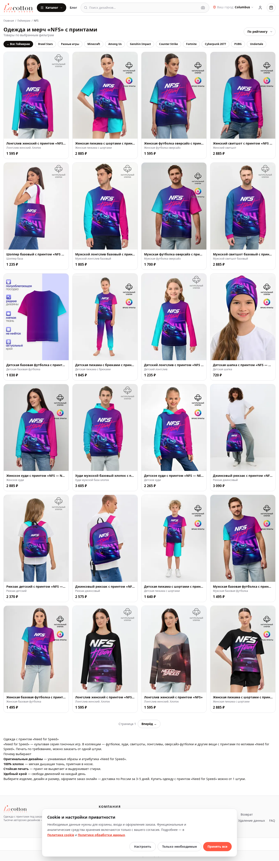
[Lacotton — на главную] (18, 7)
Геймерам (23, 20)
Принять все (217, 846)
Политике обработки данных (101, 835)
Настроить (142, 846)
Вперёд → (149, 724)
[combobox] (143, 7)
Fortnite (191, 44)
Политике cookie (60, 835)
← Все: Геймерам (18, 44)
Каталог (52, 7)
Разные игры (70, 44)
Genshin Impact (140, 44)
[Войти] (260, 8)
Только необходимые (179, 846)
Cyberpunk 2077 (215, 44)
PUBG (238, 44)
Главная (8, 20)
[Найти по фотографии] (203, 8)
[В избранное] (63, 133)
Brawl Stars (45, 44)
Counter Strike (168, 44)
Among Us (115, 44)
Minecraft (93, 44)
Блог (73, 7)
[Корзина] (271, 7)
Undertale (256, 44)
